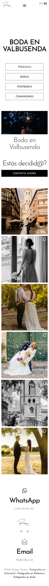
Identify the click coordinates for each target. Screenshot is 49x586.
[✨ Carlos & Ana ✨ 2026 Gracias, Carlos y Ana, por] (24, 403)
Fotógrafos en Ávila (24, 577)
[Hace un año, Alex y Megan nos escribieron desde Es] (24, 451)
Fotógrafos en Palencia (31, 573)
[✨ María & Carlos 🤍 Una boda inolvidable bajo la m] (24, 307)
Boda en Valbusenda (24, 144)
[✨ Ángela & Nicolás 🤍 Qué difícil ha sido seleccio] (24, 355)
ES (45, 4)
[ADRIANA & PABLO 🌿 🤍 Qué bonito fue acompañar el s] (24, 259)
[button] (24, 5)
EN (41, 4)
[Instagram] (21, 531)
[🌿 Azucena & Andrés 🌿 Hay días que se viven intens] (24, 211)
